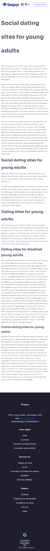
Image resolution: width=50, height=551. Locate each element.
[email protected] (27, 418)
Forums (24, 507)
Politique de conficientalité (24, 498)
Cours (24, 467)
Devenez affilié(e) (24, 480)
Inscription (25, 543)
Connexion (25, 540)
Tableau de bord (24, 463)
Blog (25, 435)
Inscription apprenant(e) (24, 448)
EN (24, 545)
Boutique (25, 475)
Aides (24, 511)
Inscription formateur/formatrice (24, 471)
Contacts (25, 494)
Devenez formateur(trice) (24, 444)
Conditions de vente (24, 503)
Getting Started (40, 4)
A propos (25, 440)
